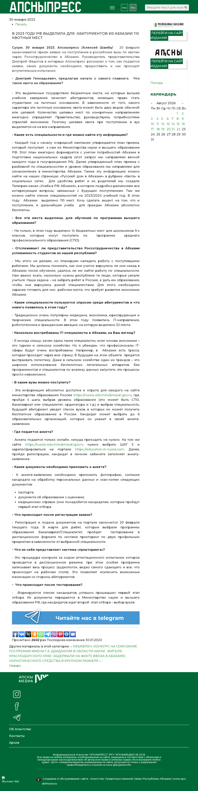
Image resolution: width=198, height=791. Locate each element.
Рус (133, 7)
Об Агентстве (20, 729)
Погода (156, 83)
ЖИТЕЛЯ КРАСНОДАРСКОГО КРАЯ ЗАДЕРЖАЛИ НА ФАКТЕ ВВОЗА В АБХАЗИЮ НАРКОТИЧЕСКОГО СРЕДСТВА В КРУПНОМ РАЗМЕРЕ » (67, 656)
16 (183, 124)
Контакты (17, 736)
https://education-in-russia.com (99, 449)
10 (152, 124)
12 (162, 124)
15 (178, 124)
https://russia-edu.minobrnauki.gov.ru (102, 395)
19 (162, 129)
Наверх (15, 665)
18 (158, 129)
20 (169, 129)
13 (168, 124)
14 (173, 124)
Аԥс (124, 7)
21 (173, 129)
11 (157, 124)
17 (152, 129)
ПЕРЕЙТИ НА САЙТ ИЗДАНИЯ (166, 35)
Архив (14, 742)
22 (178, 129)
